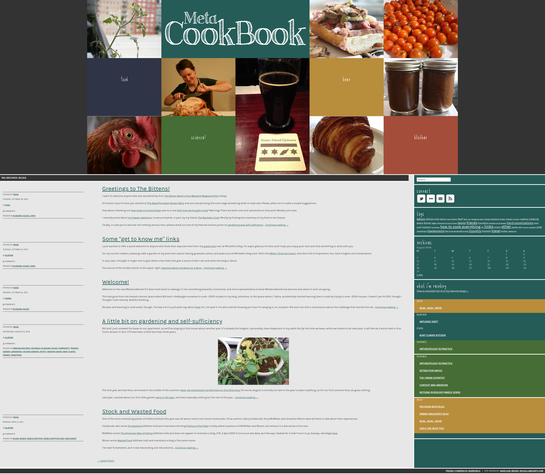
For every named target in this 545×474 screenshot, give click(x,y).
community (64, 348)
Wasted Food (124, 440)
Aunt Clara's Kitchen (433, 335)
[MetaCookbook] (235, 56)
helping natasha (31, 352)
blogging (17, 216)
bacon (443, 219)
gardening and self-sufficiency (245, 225)
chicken (516, 219)
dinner (427, 223)
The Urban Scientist (432, 378)
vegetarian (512, 231)
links (32, 216)
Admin (8, 298)
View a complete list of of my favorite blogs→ (443, 291)
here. (335, 433)
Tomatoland (135, 426)
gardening (16, 352)
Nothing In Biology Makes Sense (440, 392)
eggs (434, 223)
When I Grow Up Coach (283, 253)
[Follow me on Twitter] (421, 202)
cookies (524, 219)
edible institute (35, 439)
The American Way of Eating (136, 433)
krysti (43, 352)
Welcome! (115, 282)
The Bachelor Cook (208, 217)
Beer (347, 79)
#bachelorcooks (21, 348)
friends (74, 348)
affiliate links (432, 219)
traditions (16, 355)
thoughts (475, 231)
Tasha (16, 194)
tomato (6, 355)
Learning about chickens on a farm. (181, 268)
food (197, 307)
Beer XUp (467, 219)
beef (460, 219)
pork (539, 227)
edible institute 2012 (54, 439)
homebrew (435, 227)
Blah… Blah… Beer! (431, 308)
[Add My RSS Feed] (450, 202)
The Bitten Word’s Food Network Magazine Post (192, 196)
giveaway (502, 223)
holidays (426, 227)
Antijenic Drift (429, 321)
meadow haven (54, 352)
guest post (210, 246)
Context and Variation (434, 385)
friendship (483, 223)
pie (520, 227)
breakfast (495, 219)
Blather (420, 137)
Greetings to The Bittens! (136, 188)
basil (449, 219)
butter (502, 219)
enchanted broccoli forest (447, 223)
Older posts (106, 461)
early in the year (165, 397)
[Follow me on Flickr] (430, 202)
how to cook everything (460, 227)
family (462, 223)
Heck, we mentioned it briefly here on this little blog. (210, 390)
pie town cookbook (529, 227)
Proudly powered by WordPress (463, 471)
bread (487, 219)
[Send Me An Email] (440, 202)
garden (6, 352)
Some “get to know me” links (141, 239)
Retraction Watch (431, 370)
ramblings (422, 231)
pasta (515, 227)
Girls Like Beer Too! (432, 428)
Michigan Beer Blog (432, 406)
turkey (504, 231)
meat (65, 352)
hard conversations (520, 223)
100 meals (35, 348)
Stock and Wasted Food (134, 411)
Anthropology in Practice (436, 349)
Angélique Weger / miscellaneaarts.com (521, 471)
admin (421, 219)
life (482, 227)
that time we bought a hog (192, 210)
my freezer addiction (140, 217)
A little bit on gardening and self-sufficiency (162, 321)
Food (124, 79)
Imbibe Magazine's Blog (434, 414)
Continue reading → (277, 225)
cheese (509, 219)
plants (72, 352)
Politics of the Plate (197, 426)
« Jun (420, 274)
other (506, 227)
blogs (26, 216)
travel (495, 231)
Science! (198, 137)
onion (497, 227)
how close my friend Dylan (146, 210)
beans (454, 219)
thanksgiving (435, 231)
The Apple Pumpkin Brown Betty (165, 203)
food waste (70, 439)
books (23, 439)
